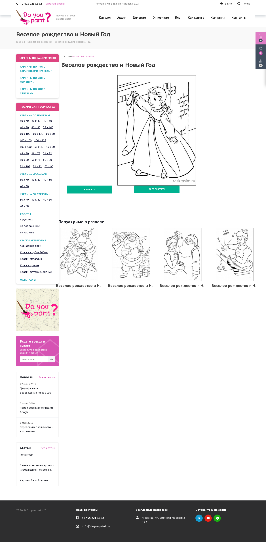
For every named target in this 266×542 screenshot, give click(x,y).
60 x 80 (35, 127)
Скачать (89, 189)
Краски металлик (31, 259)
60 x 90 (47, 160)
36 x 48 (38, 147)
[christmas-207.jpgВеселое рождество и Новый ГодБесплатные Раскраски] (131, 254)
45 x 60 (50, 147)
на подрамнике (30, 226)
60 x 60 (24, 160)
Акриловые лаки (30, 246)
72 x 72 (37, 166)
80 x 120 (38, 134)
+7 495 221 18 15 (93, 518)
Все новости (47, 377)
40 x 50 (47, 120)
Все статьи (48, 448)
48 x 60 (24, 153)
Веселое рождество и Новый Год (86, 285)
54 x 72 (47, 153)
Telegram (199, 518)
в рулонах (26, 219)
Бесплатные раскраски (152, 509)
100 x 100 (25, 140)
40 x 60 (24, 127)
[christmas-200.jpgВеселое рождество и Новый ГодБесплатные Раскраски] (183, 254)
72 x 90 (49, 166)
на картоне (27, 232)
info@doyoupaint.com (97, 526)
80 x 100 (25, 134)
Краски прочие (29, 265)
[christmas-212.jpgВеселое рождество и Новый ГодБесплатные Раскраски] (79, 254)
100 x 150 (25, 147)
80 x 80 (50, 134)
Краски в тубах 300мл (34, 252)
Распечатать (157, 189)
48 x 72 (35, 153)
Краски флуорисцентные (36, 272)
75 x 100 (48, 127)
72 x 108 (25, 166)
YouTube (208, 518)
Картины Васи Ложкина (34, 480)
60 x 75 (35, 160)
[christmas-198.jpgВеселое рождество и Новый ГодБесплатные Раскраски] (235, 254)
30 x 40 (24, 120)
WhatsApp (217, 518)
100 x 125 (40, 140)
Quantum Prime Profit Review (83, 56)
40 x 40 (35, 120)
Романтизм (26, 454)
